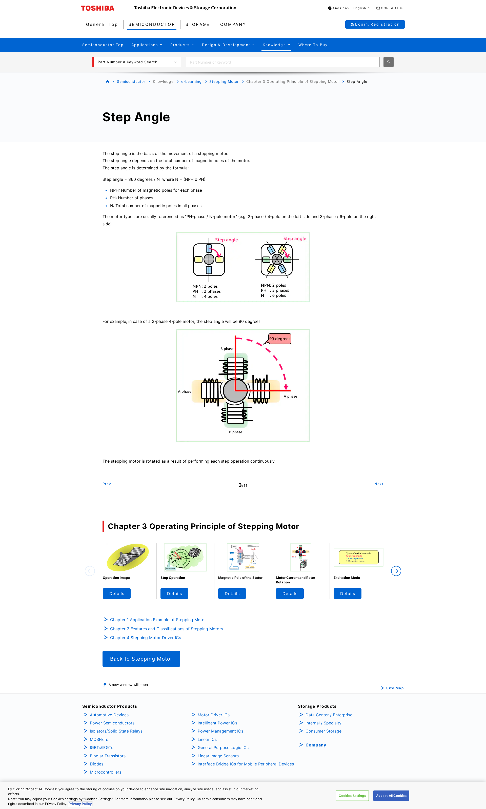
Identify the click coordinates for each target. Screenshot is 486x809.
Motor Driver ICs (214, 714)
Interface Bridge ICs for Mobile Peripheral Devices (246, 763)
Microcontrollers (105, 772)
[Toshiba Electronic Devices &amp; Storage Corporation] (185, 8)
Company (316, 744)
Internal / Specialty (323, 722)
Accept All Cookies (391, 796)
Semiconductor (131, 81)
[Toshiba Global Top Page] (107, 8)
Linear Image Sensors (218, 755)
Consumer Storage (323, 731)
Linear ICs (207, 739)
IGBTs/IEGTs (101, 747)
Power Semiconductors (112, 722)
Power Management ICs (220, 731)
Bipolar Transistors (108, 755)
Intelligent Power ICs (217, 722)
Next (378, 484)
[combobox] (283, 62)
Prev (107, 484)
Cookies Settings (352, 796)
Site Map (395, 688)
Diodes (96, 763)
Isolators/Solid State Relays (116, 731)
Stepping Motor (224, 81)
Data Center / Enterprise (329, 714)
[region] (243, 795)
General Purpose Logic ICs (223, 747)
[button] (349, 8)
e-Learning (191, 81)
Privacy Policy (80, 804)
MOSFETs (99, 739)
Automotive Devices (109, 714)
